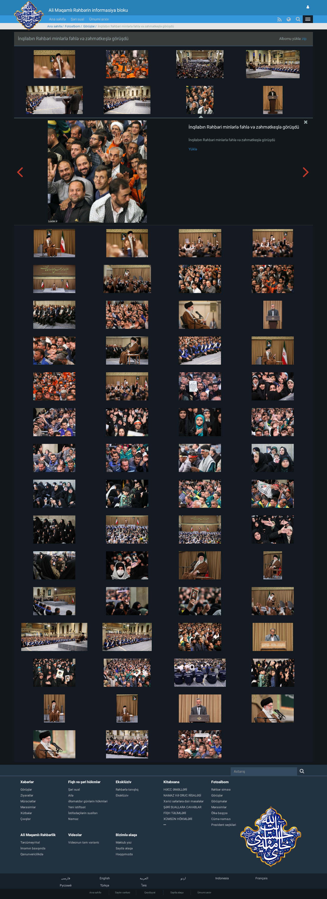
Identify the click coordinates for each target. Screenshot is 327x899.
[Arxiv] (187, 825)
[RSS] (279, 19)
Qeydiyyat (149, 892)
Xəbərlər (27, 782)
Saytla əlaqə (176, 892)
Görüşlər (89, 26)
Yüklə (193, 149)
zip (304, 39)
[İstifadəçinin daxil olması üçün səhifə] (308, 7)
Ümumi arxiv (99, 19)
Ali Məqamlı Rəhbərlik (38, 835)
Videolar (75, 835)
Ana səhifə (57, 19)
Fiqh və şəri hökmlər (84, 782)
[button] (308, 19)
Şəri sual (77, 19)
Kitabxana (171, 782)
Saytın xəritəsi (122, 892)
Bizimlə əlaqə (126, 835)
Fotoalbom (72, 26)
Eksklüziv (123, 782)
